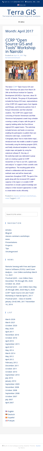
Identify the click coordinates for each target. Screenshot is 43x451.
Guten (38, 446)
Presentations (11, 242)
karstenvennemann (12, 58)
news (7, 198)
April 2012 (9, 359)
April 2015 (9, 347)
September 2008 (12, 393)
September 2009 (12, 384)
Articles (8, 230)
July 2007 (9, 399)
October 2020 (11, 325)
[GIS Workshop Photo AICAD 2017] (21, 81)
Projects (8, 245)
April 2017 (9, 331)
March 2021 (10, 322)
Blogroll (8, 233)
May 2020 (9, 328)
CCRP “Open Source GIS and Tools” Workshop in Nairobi (20, 45)
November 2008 (12, 387)
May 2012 (9, 356)
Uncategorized (11, 251)
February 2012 (11, 362)
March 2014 (10, 353)
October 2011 (11, 368)
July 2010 (9, 378)
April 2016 (9, 341)
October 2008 (11, 390)
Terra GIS (21, 12)
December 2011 (12, 365)
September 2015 (12, 344)
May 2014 (9, 350)
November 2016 (12, 335)
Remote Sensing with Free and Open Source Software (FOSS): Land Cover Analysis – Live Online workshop (20, 269)
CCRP (15, 87)
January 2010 (10, 381)
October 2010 (11, 371)
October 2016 (11, 338)
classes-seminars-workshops (24, 196)
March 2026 (10, 319)
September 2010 (12, 375)
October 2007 (11, 396)
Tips (7, 248)
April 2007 (9, 402)
